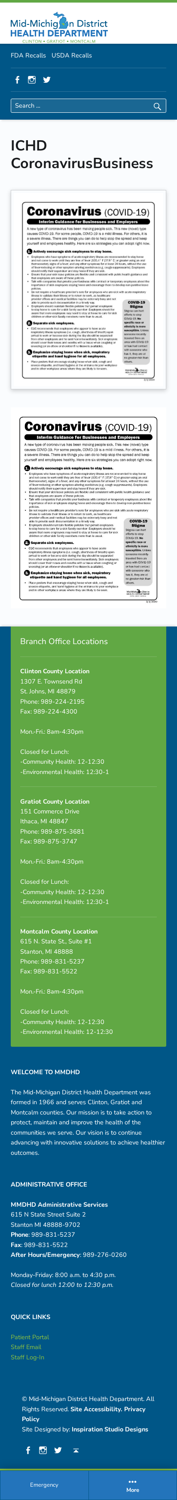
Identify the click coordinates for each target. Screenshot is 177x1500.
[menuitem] (44, 1485)
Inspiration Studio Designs (110, 1429)
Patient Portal (30, 1337)
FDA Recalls (28, 55)
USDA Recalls (72, 55)
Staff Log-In (27, 1357)
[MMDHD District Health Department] (59, 27)
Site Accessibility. (96, 1409)
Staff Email (26, 1347)
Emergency (44, 1485)
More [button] (132, 1490)
